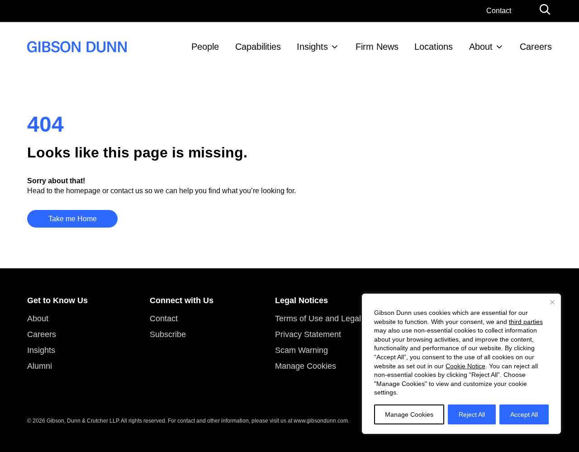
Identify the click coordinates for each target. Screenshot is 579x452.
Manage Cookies (409, 414)
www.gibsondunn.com (321, 421)
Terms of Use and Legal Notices (332, 318)
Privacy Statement (308, 334)
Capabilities (258, 47)
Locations (433, 47)
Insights (312, 47)
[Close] (552, 302)
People (205, 47)
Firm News (377, 47)
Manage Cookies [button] (305, 366)
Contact (498, 10)
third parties (526, 321)
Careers (536, 47)
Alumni (39, 366)
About (481, 47)
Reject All (472, 414)
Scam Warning (301, 350)
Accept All (524, 414)
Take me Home (72, 219)
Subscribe (168, 334)
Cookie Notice (465, 366)
